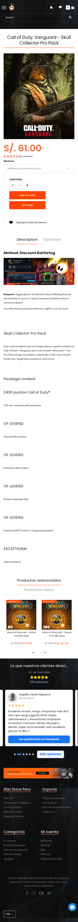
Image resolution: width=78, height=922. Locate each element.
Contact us (48, 811)
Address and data (51, 859)
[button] (11, 156)
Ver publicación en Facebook (39, 739)
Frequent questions (53, 798)
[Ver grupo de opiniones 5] (30, 754)
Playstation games (15, 845)
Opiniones (52, 239)
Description (27, 239)
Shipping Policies (14, 816)
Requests (46, 840)
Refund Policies (13, 811)
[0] (72, 7)
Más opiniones (50, 754)
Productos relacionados (39, 580)
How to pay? (49, 802)
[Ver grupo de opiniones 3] (23, 754)
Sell (43, 849)
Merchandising (12, 854)
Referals (46, 845)
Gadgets (9, 859)
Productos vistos (39, 589)
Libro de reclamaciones (56, 807)
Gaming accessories (16, 849)
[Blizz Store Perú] (12, 9)
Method (9, 161)
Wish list (45, 854)
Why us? (8, 798)
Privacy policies (13, 807)
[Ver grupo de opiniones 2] (19, 754)
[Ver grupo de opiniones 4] (27, 754)
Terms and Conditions (17, 802)
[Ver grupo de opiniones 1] (15, 754)
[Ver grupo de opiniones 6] (33, 754)
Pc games (10, 840)
